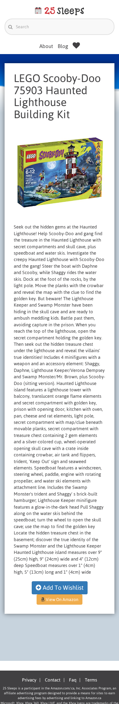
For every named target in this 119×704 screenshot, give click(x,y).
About (46, 46)
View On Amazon (61, 599)
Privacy (29, 679)
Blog (63, 46)
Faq (72, 679)
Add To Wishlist (62, 587)
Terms (91, 679)
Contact (52, 679)
